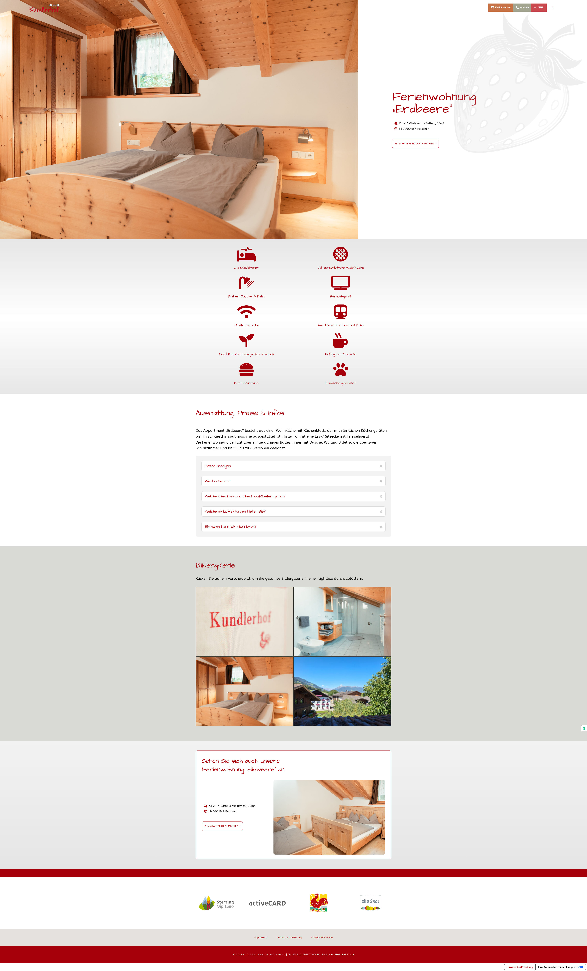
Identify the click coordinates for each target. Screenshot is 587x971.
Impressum (260, 937)
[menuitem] (500, 8)
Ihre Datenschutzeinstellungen (556, 967)
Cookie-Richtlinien (322, 937)
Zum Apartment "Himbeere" (221, 826)
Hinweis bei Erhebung (520, 967)
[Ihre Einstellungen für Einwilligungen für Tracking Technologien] (584, 728)
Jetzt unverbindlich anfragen (414, 143)
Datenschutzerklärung (289, 937)
